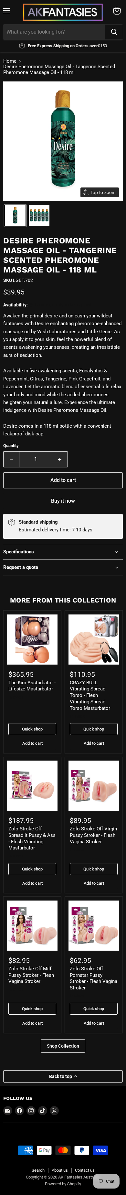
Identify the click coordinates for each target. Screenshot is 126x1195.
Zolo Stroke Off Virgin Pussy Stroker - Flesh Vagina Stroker (93, 835)
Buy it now (63, 501)
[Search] (114, 32)
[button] (15, 216)
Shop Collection (63, 1046)
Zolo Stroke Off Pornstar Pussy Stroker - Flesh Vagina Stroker (93, 978)
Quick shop (32, 729)
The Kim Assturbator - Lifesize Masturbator (32, 686)
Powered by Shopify (63, 1183)
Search (38, 1170)
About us (60, 1170)
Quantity (11, 445)
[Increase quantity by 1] (60, 459)
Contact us (85, 1170)
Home (9, 61)
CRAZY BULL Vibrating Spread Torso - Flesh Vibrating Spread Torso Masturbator (90, 695)
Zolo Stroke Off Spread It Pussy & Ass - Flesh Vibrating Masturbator (32, 838)
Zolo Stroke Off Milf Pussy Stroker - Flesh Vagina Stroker (31, 975)
